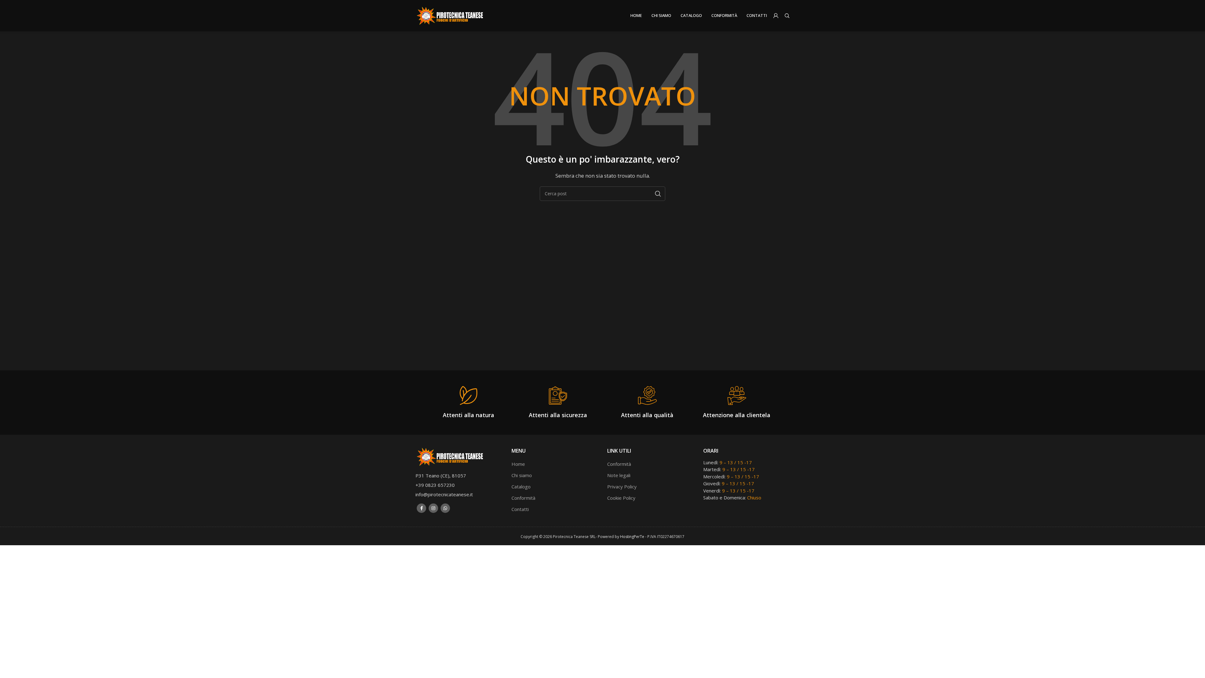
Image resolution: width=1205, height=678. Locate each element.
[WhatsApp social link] (445, 508)
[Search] (787, 15)
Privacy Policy (622, 486)
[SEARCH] (658, 193)
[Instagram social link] (433, 508)
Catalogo (521, 486)
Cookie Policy (621, 498)
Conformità (523, 498)
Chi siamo (521, 475)
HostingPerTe (632, 536)
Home (518, 464)
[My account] (775, 15)
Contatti (520, 509)
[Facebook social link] (421, 508)
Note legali (618, 475)
